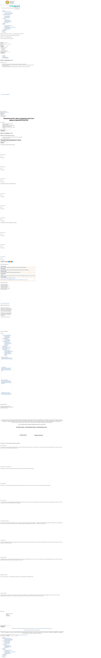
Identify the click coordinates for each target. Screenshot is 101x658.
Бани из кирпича (7, 352)
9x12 (32, 275)
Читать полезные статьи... (5, 303)
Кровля (4, 649)
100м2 (4, 275)
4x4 (7, 267)
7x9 (19, 275)
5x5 (12, 267)
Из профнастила (7, 653)
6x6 (17, 267)
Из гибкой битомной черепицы (10, 651)
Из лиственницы (4, 393)
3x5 (3, 267)
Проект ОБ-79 (2, 244)
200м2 (8, 275)
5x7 (14, 267)
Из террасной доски (7, 394)
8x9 (23, 275)
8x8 (24, 267)
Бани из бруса (3, 268)
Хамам (6, 354)
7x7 (22, 267)
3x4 (2, 267)
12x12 (27, 279)
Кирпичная (3, 380)
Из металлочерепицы (8, 650)
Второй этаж (4, 47)
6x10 (15, 275)
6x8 (19, 267)
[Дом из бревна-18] (5, 99)
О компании (5, 654)
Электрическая (7, 381)
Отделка (4, 648)
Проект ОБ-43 (2, 232)
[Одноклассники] (10, 261)
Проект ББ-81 (2, 166)
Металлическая (8, 380)
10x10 (34, 275)
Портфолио (5, 655)
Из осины (8, 393)
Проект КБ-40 (2, 205)
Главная (4, 637)
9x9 (25, 267)
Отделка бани (3, 367)
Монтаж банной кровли (7, 346)
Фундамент (2, 45)
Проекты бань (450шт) (6, 640)
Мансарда (3, 48)
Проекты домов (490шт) (7, 638)
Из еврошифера (7, 652)
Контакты (4, 656)
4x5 (8, 267)
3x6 (5, 267)
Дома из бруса (3, 273)
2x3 (1, 269)
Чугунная (2, 381)
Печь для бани (5, 347)
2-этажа (2, 275)
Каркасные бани (3, 271)
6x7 (18, 267)
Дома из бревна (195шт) (9, 639)
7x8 (23, 267)
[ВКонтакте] (9, 261)
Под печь (6, 345)
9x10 (27, 275)
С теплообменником (6, 382)
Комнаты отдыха (4, 368)
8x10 (24, 275)
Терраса (3, 49)
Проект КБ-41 (2, 193)
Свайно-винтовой (8, 342)
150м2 (6, 275)
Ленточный (7, 344)
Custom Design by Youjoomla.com (21, 634)
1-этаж (2, 274)
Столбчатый (7, 341)
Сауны (6, 355)
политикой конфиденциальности (41, 628)
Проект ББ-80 (2, 154)
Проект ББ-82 (2, 178)
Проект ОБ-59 (2, 256)
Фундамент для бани (4, 357)
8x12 (29, 275)
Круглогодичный (4, 50)
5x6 (13, 267)
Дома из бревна (3, 276)
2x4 (2, 269)
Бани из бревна (3, 266)
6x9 (20, 267)
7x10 (20, 275)
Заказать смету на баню (4, 112)
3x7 (6, 267)
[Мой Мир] (12, 261)
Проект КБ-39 (2, 217)
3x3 (1, 267)
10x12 (22, 279)
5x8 (15, 267)
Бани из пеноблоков (8, 353)
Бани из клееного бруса (9, 351)
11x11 (24, 279)
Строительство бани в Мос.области (6, 349)
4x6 (9, 267)
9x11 (30, 275)
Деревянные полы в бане (5, 392)
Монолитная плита (8, 343)
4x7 (11, 267)
